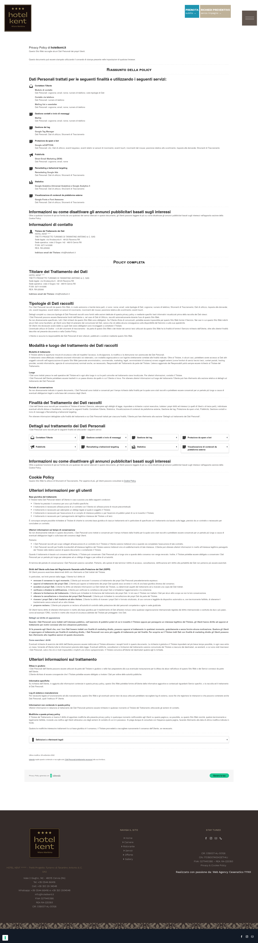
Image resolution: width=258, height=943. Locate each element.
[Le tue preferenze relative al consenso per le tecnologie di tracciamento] (5, 938)
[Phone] (221, 838)
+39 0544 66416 (46, 882)
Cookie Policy (130, 480)
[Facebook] (206, 838)
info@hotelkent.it (44, 894)
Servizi (129, 850)
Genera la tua (219, 775)
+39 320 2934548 (61, 890)
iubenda (32, 759)
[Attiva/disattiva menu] (247, 18)
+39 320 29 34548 (47, 886)
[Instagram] (211, 838)
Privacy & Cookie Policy (213, 865)
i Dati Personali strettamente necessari (79, 759)
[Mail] (216, 838)
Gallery (129, 859)
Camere (128, 842)
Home (129, 838)
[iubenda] (55, 775)
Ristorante (129, 846)
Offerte (129, 854)
